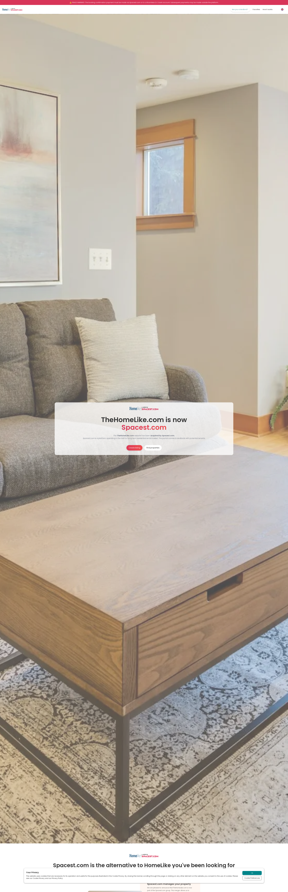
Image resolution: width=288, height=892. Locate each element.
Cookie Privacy (118, 876)
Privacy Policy (57, 878)
